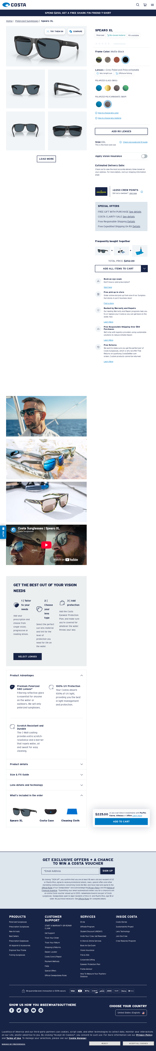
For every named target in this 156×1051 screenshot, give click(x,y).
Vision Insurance (87, 950)
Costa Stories (121, 922)
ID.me (82, 922)
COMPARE (77, 31)
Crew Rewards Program (126, 941)
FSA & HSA (84, 955)
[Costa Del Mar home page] (14, 4)
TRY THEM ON (56, 31)
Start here (108, 287)
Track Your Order (52, 938)
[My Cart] (145, 4)
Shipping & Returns (53, 947)
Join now (133, 193)
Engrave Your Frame (17, 950)
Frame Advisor (86, 969)
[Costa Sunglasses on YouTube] (33, 1010)
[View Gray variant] (108, 104)
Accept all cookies (138, 1043)
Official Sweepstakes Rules (56, 975)
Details (131, 221)
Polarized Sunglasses (18, 922)
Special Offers (50, 971)
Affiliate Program (87, 927)
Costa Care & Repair (53, 957)
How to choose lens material (109, 118)
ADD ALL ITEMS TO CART (118, 268)
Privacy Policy (94, 888)
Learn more (137, 816)
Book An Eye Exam (88, 946)
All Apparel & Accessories (19, 946)
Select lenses (27, 656)
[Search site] (137, 4)
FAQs (47, 966)
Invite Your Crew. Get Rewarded (93, 936)
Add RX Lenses (121, 131)
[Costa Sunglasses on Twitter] (18, 1010)
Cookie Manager (77, 1038)
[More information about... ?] (142, 192)
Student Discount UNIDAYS (91, 931)
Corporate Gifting (87, 960)
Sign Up (108, 870)
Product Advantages (22, 675)
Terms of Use (13, 1038)
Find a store (109, 303)
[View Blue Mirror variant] (99, 104)
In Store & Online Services (90, 941)
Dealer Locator (51, 952)
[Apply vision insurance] (144, 156)
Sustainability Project (124, 927)
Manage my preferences (13, 1044)
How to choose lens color (108, 113)
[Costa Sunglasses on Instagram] (26, 1010)
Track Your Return (52, 943)
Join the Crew (121, 936)
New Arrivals (14, 931)
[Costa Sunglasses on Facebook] (11, 1010)
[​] (144, 268)
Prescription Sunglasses (19, 927)
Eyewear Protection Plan (90, 964)
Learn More (108, 322)
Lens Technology (123, 931)
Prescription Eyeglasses (19, 941)
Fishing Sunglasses (17, 955)
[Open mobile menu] (152, 4)
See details (135, 211)
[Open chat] (3, 532)
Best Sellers (14, 936)
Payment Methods (52, 961)
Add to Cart (121, 821)
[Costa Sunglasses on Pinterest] (40, 1010)
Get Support (50, 933)
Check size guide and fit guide (135, 142)
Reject (105, 1043)
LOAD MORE (46, 158)
